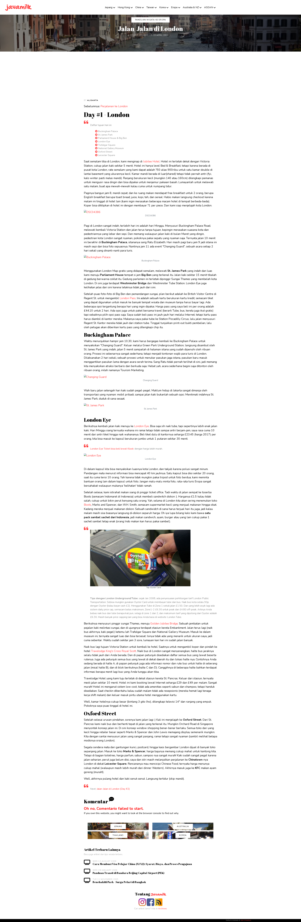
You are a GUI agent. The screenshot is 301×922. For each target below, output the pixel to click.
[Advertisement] (150, 75)
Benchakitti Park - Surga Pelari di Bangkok (119, 882)
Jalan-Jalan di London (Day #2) (113, 789)
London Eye (141, 426)
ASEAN (208, 7)
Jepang (108, 7)
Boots (87, 505)
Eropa (174, 7)
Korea (162, 7)
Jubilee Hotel (151, 161)
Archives (162, 908)
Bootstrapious (246, 920)
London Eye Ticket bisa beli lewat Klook (112, 448)
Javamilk (158, 894)
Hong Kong (124, 7)
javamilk (18, 7)
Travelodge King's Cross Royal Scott (113, 651)
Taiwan (150, 7)
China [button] (138, 7)
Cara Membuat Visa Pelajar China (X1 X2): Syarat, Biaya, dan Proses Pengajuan (142, 864)
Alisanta (92, 100)
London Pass (128, 298)
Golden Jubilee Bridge (164, 623)
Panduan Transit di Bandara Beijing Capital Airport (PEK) (128, 873)
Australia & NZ (191, 7)
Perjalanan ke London (114, 106)
